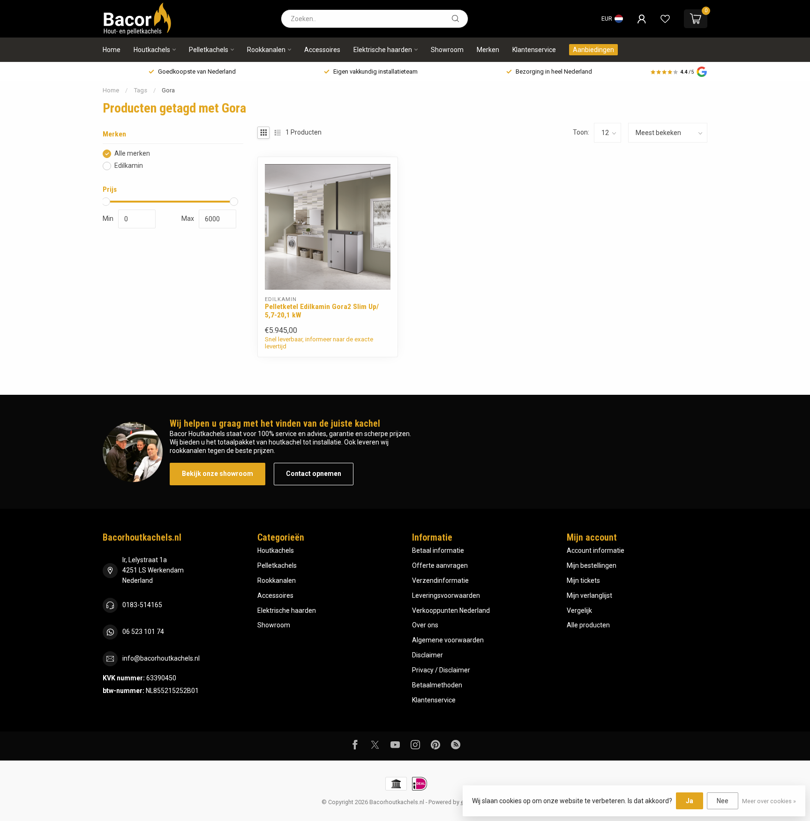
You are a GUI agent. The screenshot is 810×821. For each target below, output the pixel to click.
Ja (689, 801)
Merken (488, 49)
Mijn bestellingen (591, 565)
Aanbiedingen (593, 49)
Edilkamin (128, 165)
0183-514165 (142, 605)
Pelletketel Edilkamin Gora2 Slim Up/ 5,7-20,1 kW (322, 310)
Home (111, 49)
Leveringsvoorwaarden (446, 595)
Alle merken (132, 153)
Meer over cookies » (769, 801)
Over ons (425, 625)
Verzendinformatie (440, 580)
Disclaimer (427, 655)
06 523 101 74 (143, 631)
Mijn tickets (583, 580)
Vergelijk (579, 610)
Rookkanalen (266, 49)
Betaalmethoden (437, 685)
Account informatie (595, 550)
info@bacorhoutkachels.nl (161, 658)
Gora (168, 90)
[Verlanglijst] (665, 18)
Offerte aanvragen (440, 565)
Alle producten (588, 625)
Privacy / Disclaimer (441, 670)
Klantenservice (534, 49)
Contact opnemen (313, 473)
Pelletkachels (208, 49)
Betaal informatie (438, 550)
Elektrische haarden (382, 49)
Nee (722, 801)
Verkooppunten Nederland (451, 610)
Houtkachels (152, 49)
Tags (140, 90)
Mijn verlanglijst (589, 595)
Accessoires (322, 49)
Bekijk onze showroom (217, 473)
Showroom (447, 49)
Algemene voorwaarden (448, 640)
